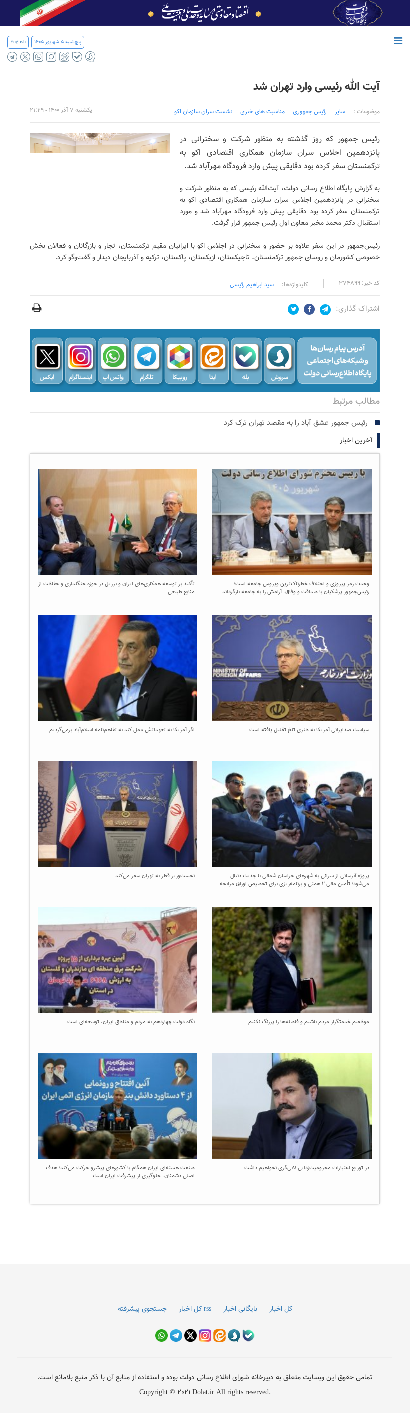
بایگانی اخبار (241, 1309)
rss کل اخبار (195, 1309)
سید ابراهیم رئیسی (252, 285)
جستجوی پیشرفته (142, 1309)
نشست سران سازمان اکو (203, 112)
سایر (340, 112)
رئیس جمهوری (310, 112)
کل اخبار (281, 1309)
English (18, 42)
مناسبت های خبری (262, 112)
